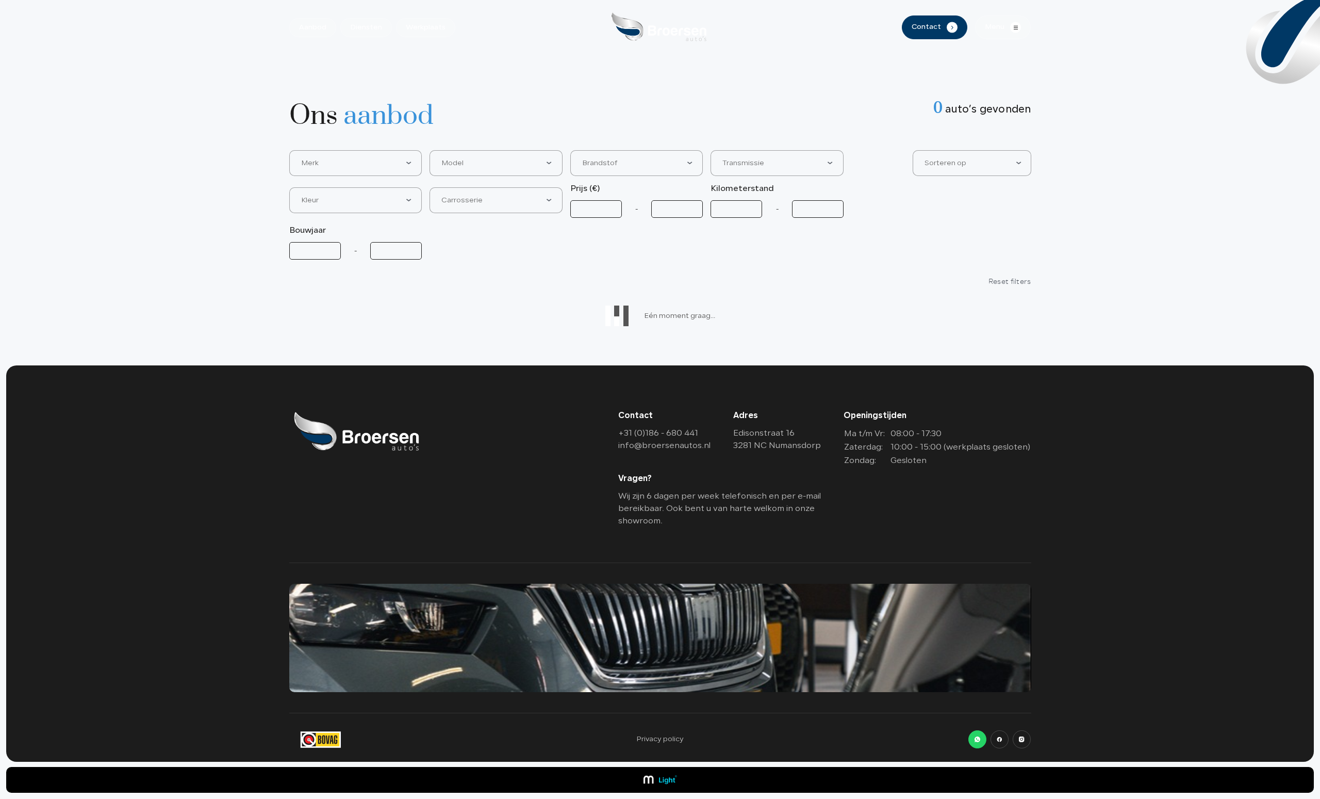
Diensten (366, 27)
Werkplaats (426, 27)
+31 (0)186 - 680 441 (658, 433)
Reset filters (1009, 281)
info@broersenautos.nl (664, 446)
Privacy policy (660, 739)
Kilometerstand (742, 189)
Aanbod (312, 27)
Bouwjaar (307, 231)
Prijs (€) (585, 189)
